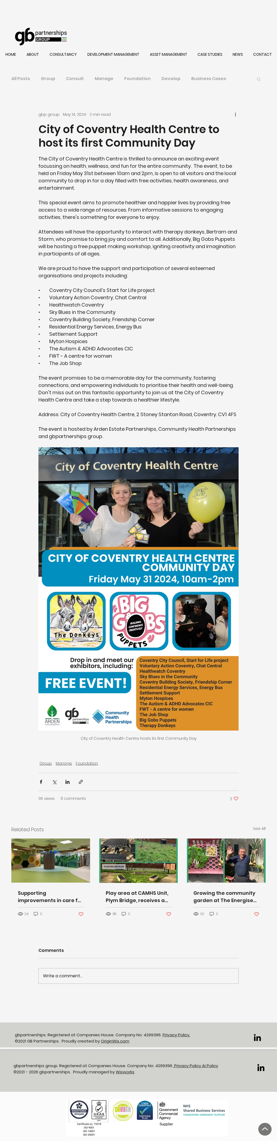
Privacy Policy (187, 1065)
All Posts (20, 78)
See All (259, 828)
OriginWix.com (115, 1041)
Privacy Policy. (176, 1035)
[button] (32, 54)
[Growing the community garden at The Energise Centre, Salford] (226, 861)
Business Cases (208, 78)
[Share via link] (80, 781)
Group (48, 78)
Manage (104, 78)
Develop (170, 78)
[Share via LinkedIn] (67, 781)
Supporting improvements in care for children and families (50, 897)
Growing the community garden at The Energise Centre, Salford (224, 897)
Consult (75, 78)
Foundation (137, 78)
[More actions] (235, 114)
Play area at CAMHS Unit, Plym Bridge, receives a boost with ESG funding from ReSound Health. (137, 897)
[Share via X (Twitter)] (54, 781)
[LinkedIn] (257, 1038)
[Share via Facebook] (41, 781)
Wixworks (125, 1072)
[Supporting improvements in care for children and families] (50, 861)
